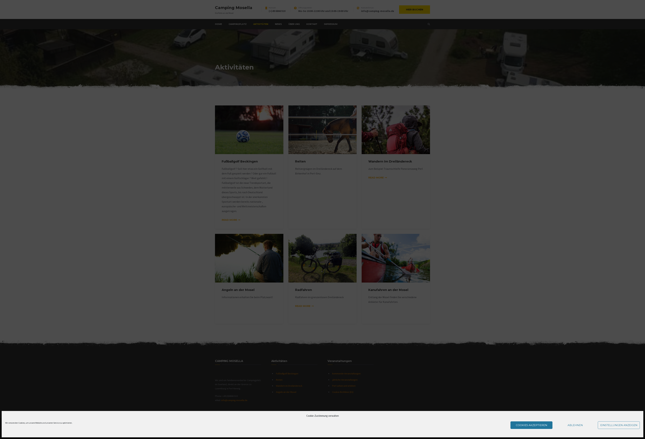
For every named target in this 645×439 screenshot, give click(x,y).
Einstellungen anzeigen (618, 425)
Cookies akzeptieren (531, 425)
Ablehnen (575, 425)
